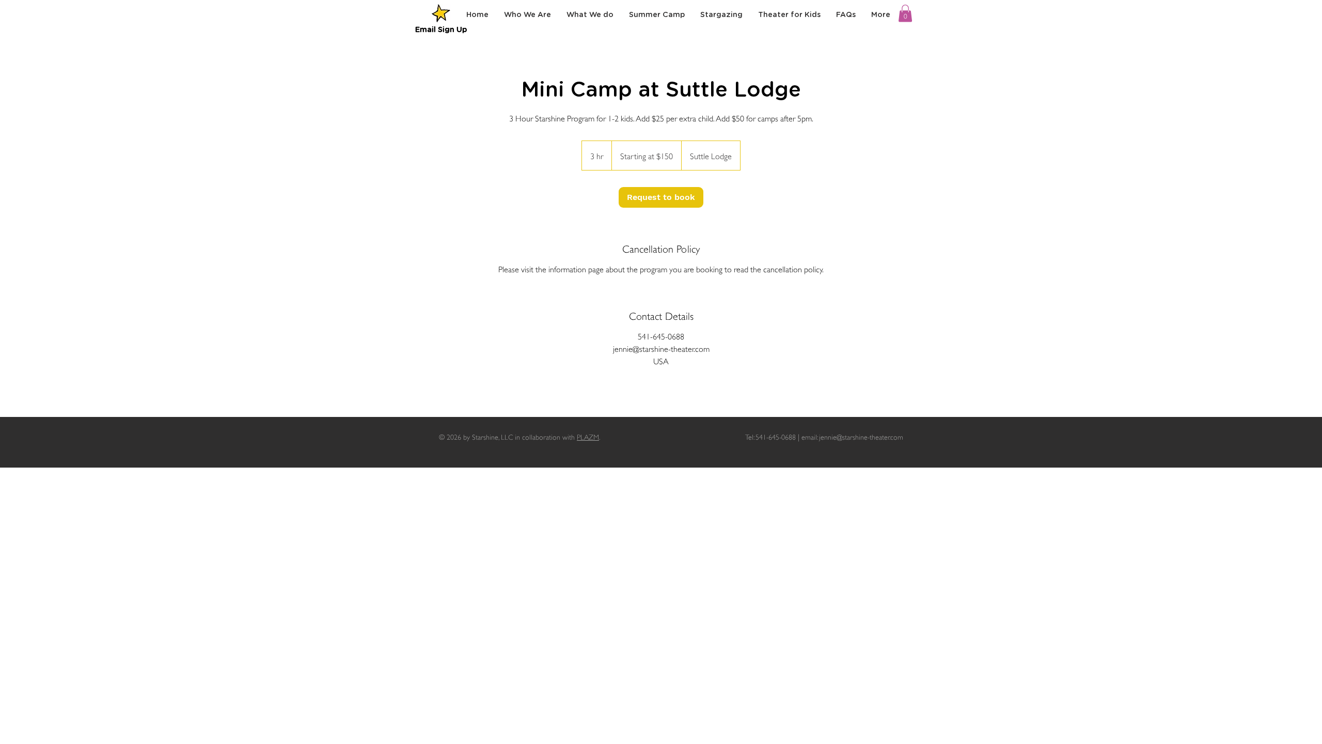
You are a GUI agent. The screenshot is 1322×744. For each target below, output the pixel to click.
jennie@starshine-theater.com (861, 436)
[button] (905, 13)
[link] (661, 197)
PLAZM (588, 436)
